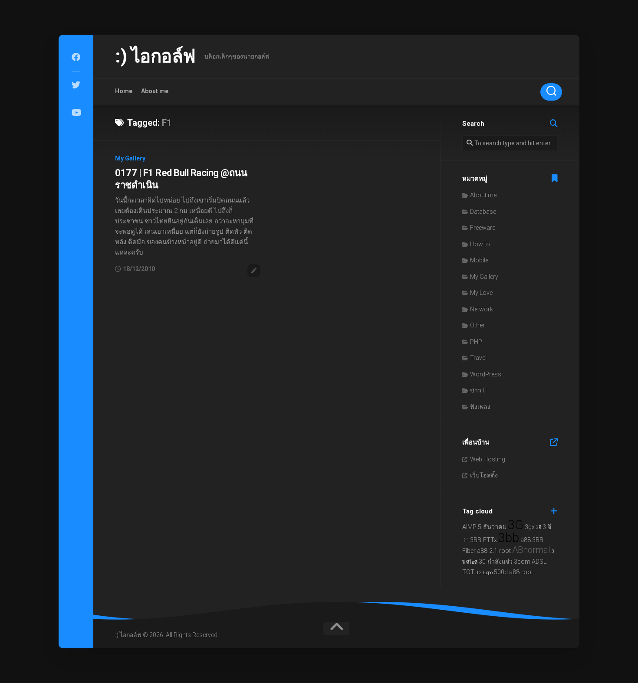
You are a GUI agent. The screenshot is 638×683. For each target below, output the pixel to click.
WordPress (485, 374)
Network (481, 309)
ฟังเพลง (480, 406)
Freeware (482, 227)
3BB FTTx (483, 540)
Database (483, 211)
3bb (508, 537)
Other (477, 325)
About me (154, 91)
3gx (530, 527)
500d (501, 572)
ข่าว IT (479, 390)
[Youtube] (76, 113)
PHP (476, 341)
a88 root (521, 572)
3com (522, 561)
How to (480, 244)
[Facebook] (76, 57)
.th (465, 540)
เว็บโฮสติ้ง (484, 475)
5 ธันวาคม (492, 527)
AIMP (469, 527)
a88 (525, 540)
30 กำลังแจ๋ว (496, 561)
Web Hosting (487, 459)
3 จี (547, 527)
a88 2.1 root (494, 551)
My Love (481, 292)
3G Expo (484, 572)
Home (123, 91)
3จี (538, 527)
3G (515, 524)
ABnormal (531, 550)
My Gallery (130, 158)
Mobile (479, 260)
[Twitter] (76, 85)
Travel (478, 357)
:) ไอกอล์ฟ (155, 56)
